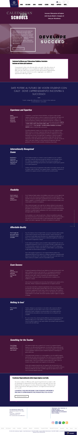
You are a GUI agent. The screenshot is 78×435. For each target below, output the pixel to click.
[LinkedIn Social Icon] (56, 423)
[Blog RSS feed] (67, 423)
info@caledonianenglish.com (15, 414)
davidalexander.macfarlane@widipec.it (18, 415)
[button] (28, 4)
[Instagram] (53, 423)
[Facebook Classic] (60, 423)
